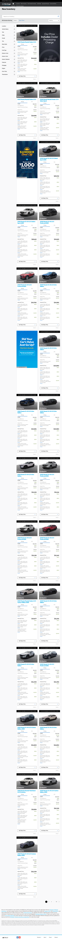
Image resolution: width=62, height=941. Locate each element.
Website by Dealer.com (5, 937)
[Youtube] (20, 937)
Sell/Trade (39, 3)
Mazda (15, 20)
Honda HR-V (55, 911)
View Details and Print (21, 177)
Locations (18, 3)
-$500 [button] (35, 60)
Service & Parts (53, 3)
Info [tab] (32, 44)
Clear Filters (21, 20)
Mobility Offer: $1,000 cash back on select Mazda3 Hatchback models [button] (21, 821)
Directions (39, 937)
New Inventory (24, 3)
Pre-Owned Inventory (32, 3)
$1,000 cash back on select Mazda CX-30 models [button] (45, 172)
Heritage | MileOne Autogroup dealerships (19, 917)
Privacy (50, 937)
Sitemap (56, 937)
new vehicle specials (9, 915)
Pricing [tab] (22, 44)
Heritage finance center (41, 914)
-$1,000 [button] (35, 68)
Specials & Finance (45, 3)
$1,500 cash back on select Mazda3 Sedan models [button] (22, 54)
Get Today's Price (22, 76)
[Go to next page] (59, 902)
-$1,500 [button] (35, 111)
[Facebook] (17, 937)
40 (56, 901)
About (45, 937)
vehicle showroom (28, 912)
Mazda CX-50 (47, 911)
